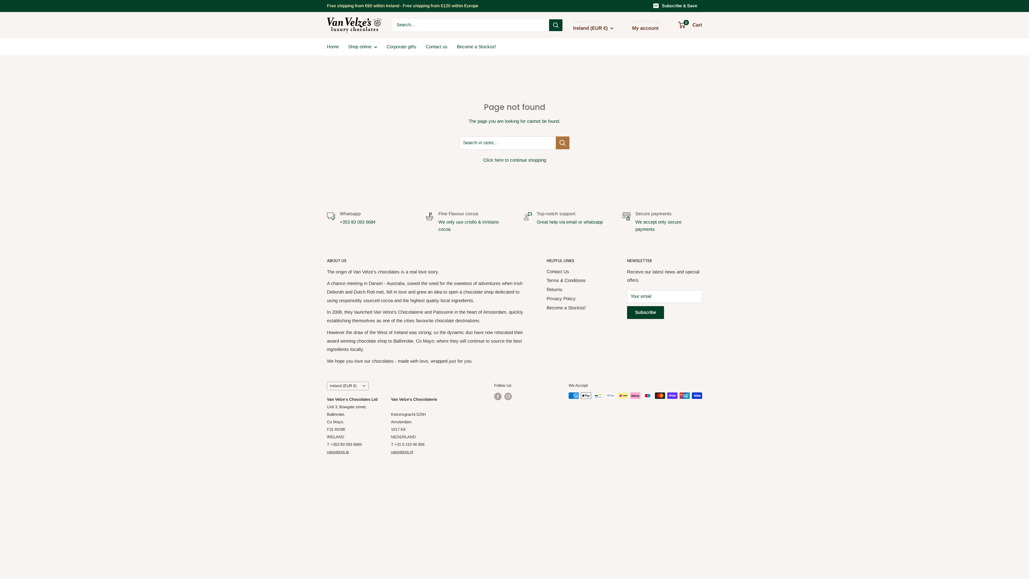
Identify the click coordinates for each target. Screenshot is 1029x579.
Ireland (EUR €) (343, 386)
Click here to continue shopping (514, 160)
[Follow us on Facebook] (498, 396)
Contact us (437, 46)
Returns (554, 289)
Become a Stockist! (476, 46)
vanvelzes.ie (338, 452)
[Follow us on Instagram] (508, 396)
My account (645, 28)
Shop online (359, 46)
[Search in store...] (562, 142)
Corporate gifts (401, 46)
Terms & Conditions (566, 280)
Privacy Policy (561, 298)
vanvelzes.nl (402, 452)
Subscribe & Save (679, 5)
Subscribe (645, 312)
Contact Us (558, 271)
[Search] (555, 25)
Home (333, 46)
